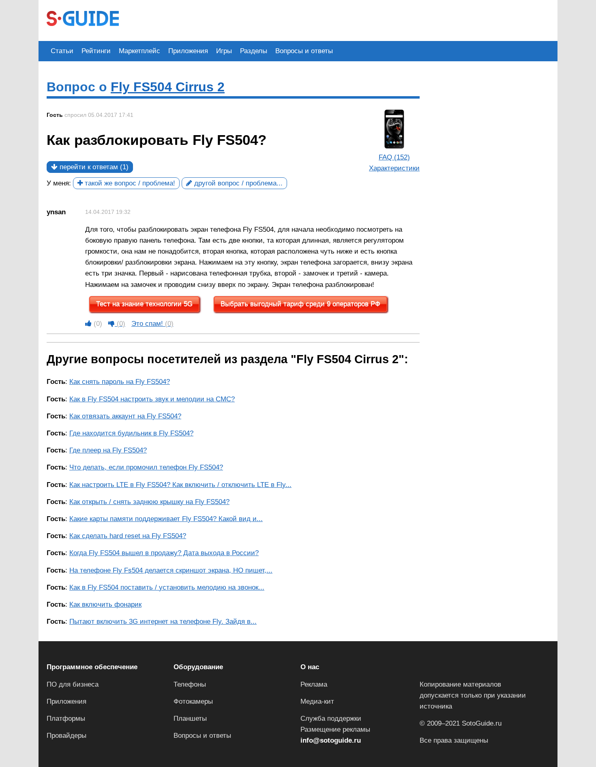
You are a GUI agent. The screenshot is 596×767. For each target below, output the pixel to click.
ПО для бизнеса (73, 684)
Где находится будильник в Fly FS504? (131, 433)
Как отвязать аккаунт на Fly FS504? (125, 416)
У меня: (59, 183)
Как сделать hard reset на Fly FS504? (127, 536)
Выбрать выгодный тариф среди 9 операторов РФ (300, 304)
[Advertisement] (274, 19)
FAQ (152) (394, 157)
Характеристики (394, 168)
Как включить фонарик (105, 604)
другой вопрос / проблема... (237, 183)
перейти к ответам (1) (93, 167)
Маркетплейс (139, 51)
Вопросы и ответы (304, 51)
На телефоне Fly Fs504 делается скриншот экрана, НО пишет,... (170, 570)
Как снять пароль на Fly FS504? (119, 382)
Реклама (313, 684)
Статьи (62, 51)
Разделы (253, 51)
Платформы (66, 718)
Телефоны (190, 684)
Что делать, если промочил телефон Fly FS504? (146, 467)
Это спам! (152, 323)
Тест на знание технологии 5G (144, 304)
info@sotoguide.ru (330, 740)
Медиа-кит (317, 701)
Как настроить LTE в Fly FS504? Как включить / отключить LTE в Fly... (180, 485)
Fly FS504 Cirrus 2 (168, 87)
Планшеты (190, 718)
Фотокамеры (193, 701)
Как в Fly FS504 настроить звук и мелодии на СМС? (152, 399)
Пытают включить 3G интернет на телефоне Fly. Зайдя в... (163, 621)
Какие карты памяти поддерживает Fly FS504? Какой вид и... (166, 519)
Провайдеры (66, 735)
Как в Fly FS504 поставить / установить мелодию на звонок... (166, 587)
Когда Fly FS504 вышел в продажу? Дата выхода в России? (164, 553)
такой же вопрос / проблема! (129, 183)
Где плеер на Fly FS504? (108, 450)
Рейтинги (96, 51)
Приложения (188, 51)
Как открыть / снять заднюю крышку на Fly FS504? (149, 502)
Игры (224, 51)
